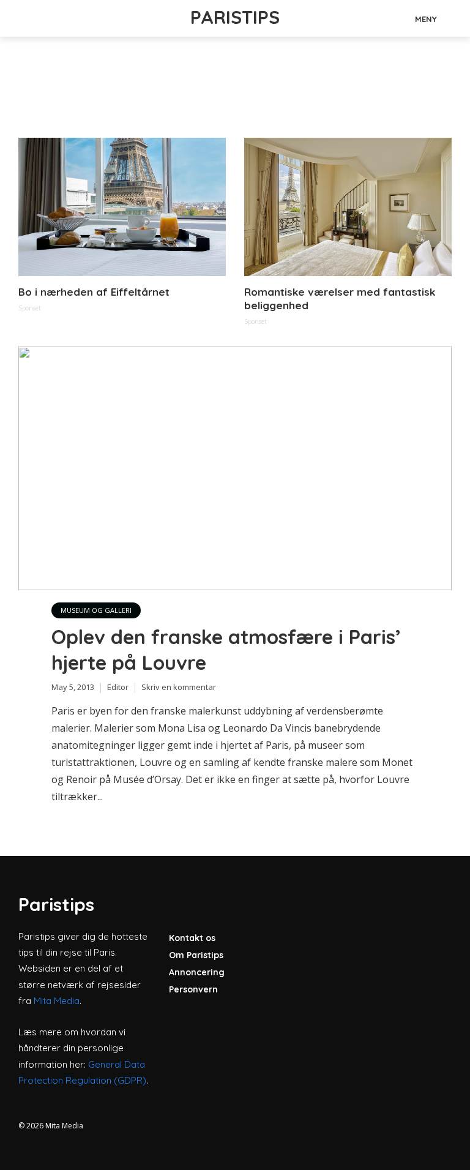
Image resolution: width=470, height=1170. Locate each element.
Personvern (193, 989)
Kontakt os (192, 937)
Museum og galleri (96, 610)
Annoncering (197, 972)
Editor (118, 686)
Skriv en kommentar (178, 686)
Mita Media (57, 1001)
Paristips (235, 17)
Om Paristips (196, 955)
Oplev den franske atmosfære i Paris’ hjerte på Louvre (226, 649)
